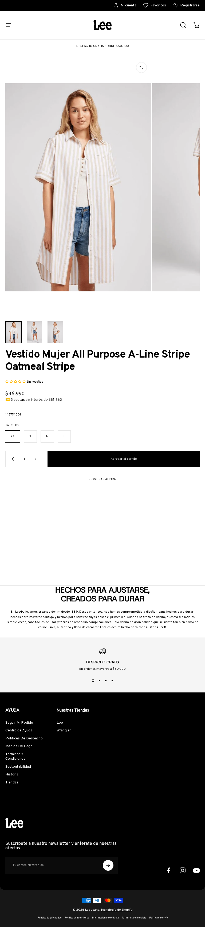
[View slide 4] (112, 681)
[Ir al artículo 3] (55, 332)
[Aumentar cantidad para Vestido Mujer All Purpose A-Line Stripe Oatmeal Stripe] (37, 459)
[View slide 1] (93, 681)
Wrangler (64, 730)
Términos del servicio (134, 918)
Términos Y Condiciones (15, 756)
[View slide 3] (105, 681)
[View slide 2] (99, 681)
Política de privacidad (50, 918)
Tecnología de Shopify (116, 910)
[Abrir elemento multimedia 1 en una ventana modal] (141, 67)
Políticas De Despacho (24, 738)
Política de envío (158, 918)
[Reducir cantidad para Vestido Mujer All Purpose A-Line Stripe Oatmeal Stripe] (12, 459)
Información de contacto (105, 918)
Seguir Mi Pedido (19, 722)
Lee (60, 722)
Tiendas (11, 782)
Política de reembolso (77, 918)
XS (12, 436)
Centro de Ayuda (18, 730)
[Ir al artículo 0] (13, 332)
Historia (11, 774)
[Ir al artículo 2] (34, 332)
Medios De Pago (19, 746)
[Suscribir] (108, 865)
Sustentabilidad (18, 766)
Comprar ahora (102, 479)
